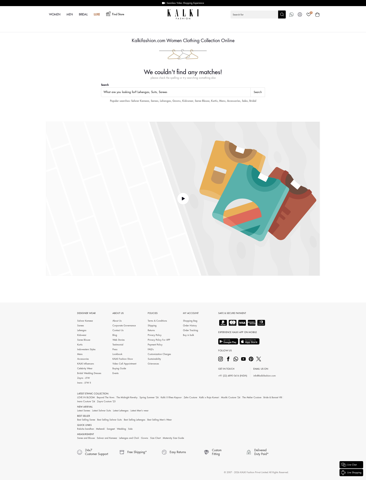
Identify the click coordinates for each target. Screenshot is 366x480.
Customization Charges (159, 354)
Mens (222, 101)
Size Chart (155, 438)
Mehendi (100, 429)
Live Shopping (354, 472)
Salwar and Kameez (107, 438)
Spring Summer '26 (149, 397)
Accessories (233, 101)
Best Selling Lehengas (134, 420)
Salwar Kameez (140, 101)
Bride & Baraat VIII (272, 397)
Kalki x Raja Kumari (209, 397)
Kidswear (187, 101)
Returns (151, 330)
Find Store (118, 14)
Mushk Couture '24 (230, 397)
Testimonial (117, 345)
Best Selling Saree (86, 420)
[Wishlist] (309, 14)
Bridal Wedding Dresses (89, 373)
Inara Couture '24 (86, 401)
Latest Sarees (83, 410)
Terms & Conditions (157, 321)
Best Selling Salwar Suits (109, 420)
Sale (130, 429)
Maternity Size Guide (173, 438)
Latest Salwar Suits (101, 410)
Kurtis (214, 101)
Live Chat (352, 465)
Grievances (153, 364)
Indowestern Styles (86, 349)
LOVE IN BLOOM (86, 397)
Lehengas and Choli (129, 438)
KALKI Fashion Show (122, 359)
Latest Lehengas (120, 410)
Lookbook (117, 354)
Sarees (154, 101)
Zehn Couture (190, 397)
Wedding (121, 429)
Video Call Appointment (124, 364)
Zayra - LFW (83, 378)
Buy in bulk (188, 335)
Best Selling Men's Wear (159, 420)
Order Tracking (190, 330)
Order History (190, 325)
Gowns (177, 101)
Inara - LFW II (84, 383)
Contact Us (118, 330)
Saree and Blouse (86, 438)
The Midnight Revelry (126, 397)
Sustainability (154, 359)
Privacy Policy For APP (159, 340)
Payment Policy (155, 345)
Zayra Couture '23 (106, 401)
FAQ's (151, 349)
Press (114, 349)
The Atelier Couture (251, 397)
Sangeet (111, 429)
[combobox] (176, 92)
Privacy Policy (154, 335)
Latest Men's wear (139, 410)
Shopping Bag (190, 321)
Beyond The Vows (105, 397)
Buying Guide (119, 368)
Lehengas (165, 101)
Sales (245, 101)
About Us (117, 321)
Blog (114, 335)
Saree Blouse (202, 101)
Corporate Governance (124, 325)
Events (115, 373)
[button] (258, 14)
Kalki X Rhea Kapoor (171, 397)
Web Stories (118, 340)
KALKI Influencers (85, 364)
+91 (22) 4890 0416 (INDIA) (232, 376)
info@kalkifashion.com (264, 376)
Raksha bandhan (85, 429)
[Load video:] (183, 199)
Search (105, 84)
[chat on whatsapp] (291, 14)
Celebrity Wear (84, 368)
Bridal (252, 101)
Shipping (152, 325)
